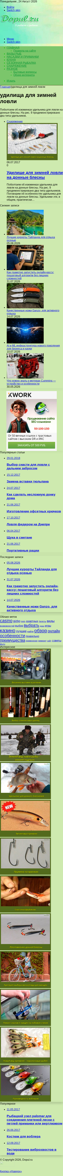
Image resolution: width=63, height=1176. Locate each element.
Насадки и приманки (23, 56)
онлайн (54, 631)
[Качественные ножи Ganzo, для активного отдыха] (25, 307)
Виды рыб (14, 53)
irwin (23, 621)
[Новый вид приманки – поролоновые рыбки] (25, 1062)
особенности (12, 635)
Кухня (11, 59)
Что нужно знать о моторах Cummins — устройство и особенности (31, 382)
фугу (2, 644)
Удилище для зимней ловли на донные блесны (35, 175)
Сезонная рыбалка (21, 62)
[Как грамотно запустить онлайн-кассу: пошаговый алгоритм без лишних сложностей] (25, 269)
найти (30, 631)
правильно (32, 636)
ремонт (42, 640)
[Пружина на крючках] (25, 873)
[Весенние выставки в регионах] (25, 684)
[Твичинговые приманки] (25, 836)
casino (6, 620)
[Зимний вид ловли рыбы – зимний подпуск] (25, 760)
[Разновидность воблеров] (25, 1100)
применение (32, 641)
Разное (12, 69)
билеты (42, 621)
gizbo (16, 621)
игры (48, 625)
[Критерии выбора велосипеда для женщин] (25, 987)
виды (51, 621)
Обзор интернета (24, 75)
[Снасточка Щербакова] (25, 911)
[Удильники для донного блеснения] (25, 798)
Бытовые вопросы (25, 72)
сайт (49, 641)
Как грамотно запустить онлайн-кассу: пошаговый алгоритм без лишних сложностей (30, 275)
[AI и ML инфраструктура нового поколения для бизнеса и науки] (25, 342)
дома (42, 626)
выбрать (31, 625)
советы (56, 640)
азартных (32, 621)
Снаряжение (17, 65)
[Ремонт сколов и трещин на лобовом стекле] (25, 1025)
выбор (19, 625)
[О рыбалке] (20, 33)
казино (7, 630)
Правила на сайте (24, 50)
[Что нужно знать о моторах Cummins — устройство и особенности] (25, 377)
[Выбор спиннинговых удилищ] (25, 722)
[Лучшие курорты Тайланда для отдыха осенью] (25, 234)
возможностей (7, 626)
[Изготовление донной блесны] (25, 949)
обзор (40, 630)
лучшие (21, 631)
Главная (5, 86)
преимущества (12, 640)
